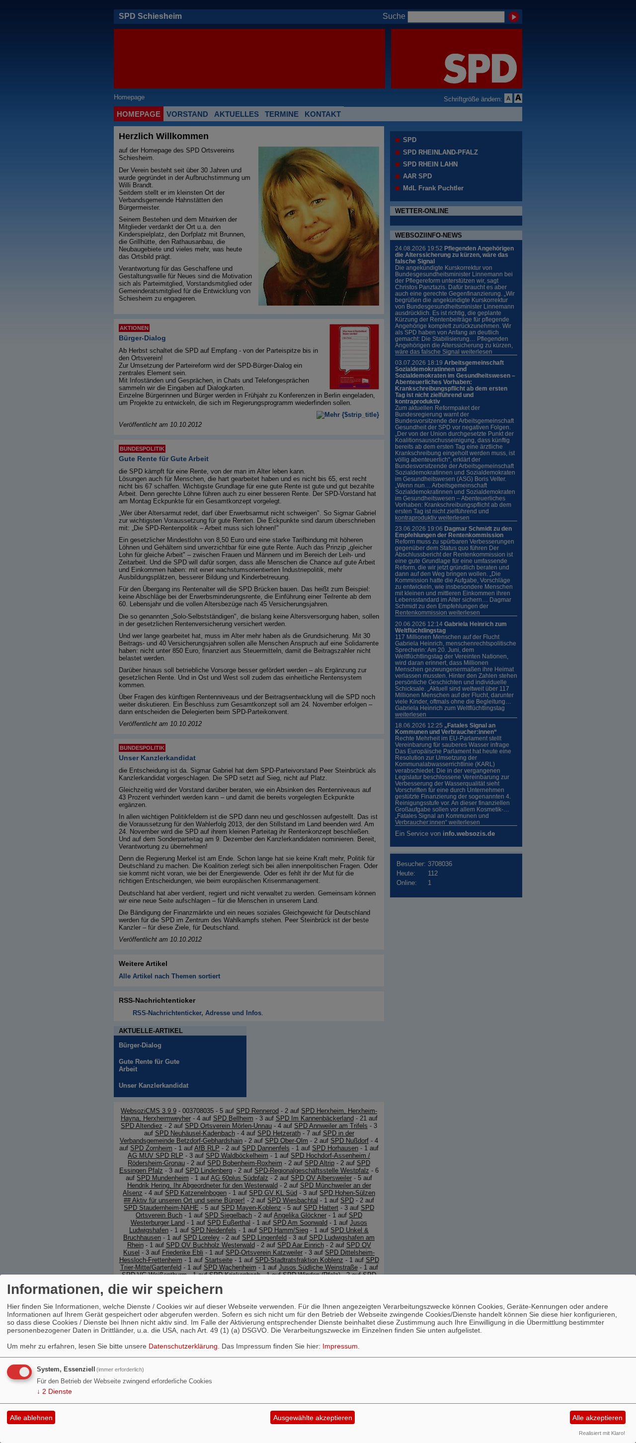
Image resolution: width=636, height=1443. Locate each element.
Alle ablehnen (31, 1418)
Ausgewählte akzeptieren (312, 1418)
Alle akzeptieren (597, 1418)
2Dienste (54, 1391)
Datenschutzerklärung (183, 1346)
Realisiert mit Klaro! (602, 1433)
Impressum (340, 1346)
